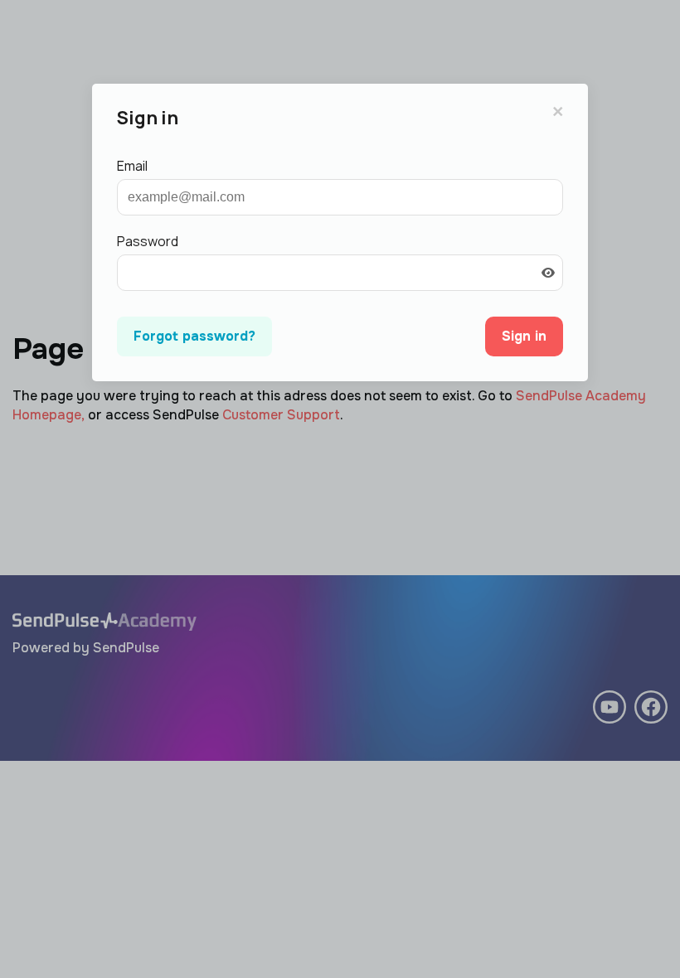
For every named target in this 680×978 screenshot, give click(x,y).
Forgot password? (194, 336)
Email (132, 166)
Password (147, 241)
